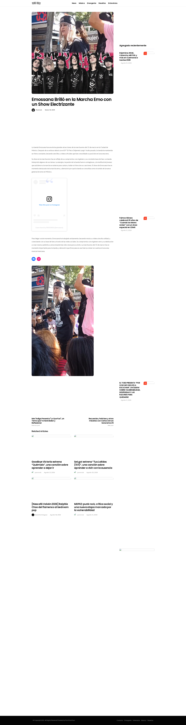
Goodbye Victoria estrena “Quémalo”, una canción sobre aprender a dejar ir (50, 465)
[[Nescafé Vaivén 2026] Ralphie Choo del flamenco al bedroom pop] (51, 488)
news (74, 3)
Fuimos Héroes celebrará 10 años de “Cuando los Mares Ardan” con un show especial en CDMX (128, 223)
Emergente (91, 3)
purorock (39, 110)
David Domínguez (41, 515)
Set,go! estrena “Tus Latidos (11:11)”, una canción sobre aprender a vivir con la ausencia (93, 465)
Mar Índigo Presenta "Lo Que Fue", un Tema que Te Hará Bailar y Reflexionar (48, 422)
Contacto (120, 720)
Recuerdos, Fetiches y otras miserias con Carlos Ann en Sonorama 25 (101, 422)
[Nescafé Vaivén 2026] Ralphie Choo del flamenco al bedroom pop (50, 507)
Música (82, 3)
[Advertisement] (72, 134)
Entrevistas (112, 3)
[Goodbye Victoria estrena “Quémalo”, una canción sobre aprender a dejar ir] (51, 446)
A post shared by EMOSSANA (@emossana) (49, 227)
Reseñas (102, 3)
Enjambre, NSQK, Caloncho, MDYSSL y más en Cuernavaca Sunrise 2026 (128, 56)
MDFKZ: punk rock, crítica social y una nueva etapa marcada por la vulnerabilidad (93, 507)
